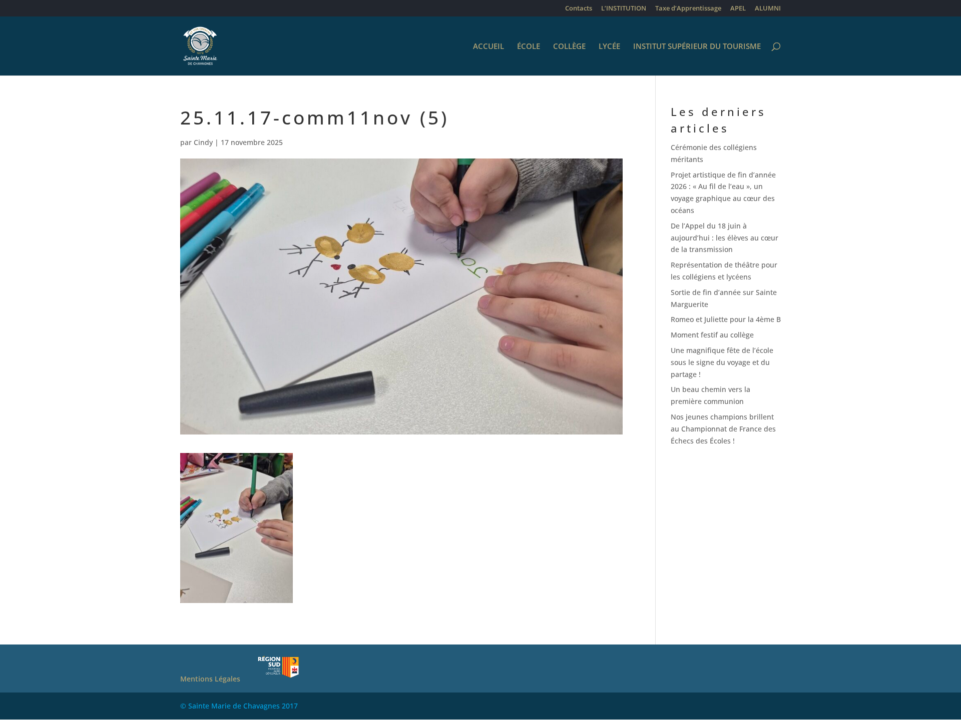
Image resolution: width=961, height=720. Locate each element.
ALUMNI (768, 8)
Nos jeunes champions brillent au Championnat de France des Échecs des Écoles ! (723, 429)
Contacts (578, 8)
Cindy (203, 142)
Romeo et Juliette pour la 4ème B (726, 319)
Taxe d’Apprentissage (688, 8)
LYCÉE (609, 46)
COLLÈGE (569, 46)
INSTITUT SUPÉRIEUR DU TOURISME (697, 46)
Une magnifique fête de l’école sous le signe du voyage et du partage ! (722, 362)
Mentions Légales (210, 679)
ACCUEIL (488, 46)
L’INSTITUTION (623, 8)
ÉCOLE (528, 46)
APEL (738, 8)
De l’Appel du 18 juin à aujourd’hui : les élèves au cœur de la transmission (724, 237)
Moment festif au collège (712, 335)
